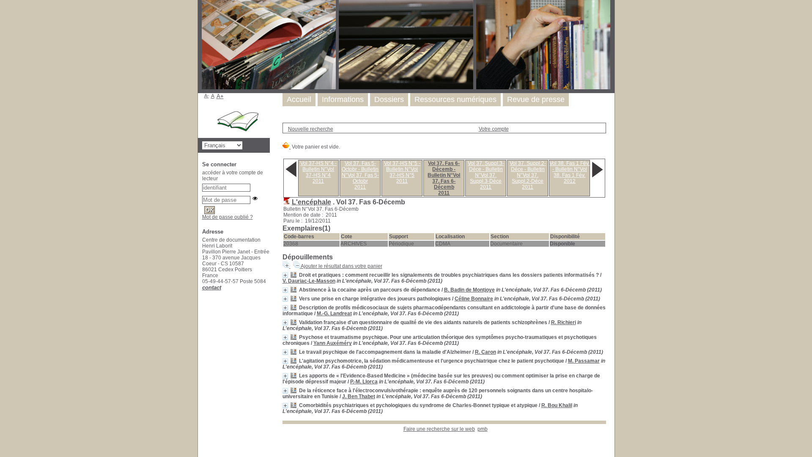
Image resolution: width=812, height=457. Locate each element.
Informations (343, 99)
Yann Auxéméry (332, 343)
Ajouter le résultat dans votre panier (341, 266)
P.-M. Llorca (364, 382)
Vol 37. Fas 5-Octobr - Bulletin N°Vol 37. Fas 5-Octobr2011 (360, 175)
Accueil (299, 99)
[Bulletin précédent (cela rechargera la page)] (291, 177)
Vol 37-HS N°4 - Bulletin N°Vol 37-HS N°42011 (318, 172)
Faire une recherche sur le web (439, 429)
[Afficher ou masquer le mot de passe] (255, 198)
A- (206, 95)
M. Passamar (584, 361)
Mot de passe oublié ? (227, 217)
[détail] (285, 275)
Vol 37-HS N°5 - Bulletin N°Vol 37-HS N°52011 (402, 172)
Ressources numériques (455, 99)
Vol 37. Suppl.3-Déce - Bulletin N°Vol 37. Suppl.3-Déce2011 (486, 175)
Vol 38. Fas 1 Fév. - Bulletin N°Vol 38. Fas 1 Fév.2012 (569, 172)
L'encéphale (311, 202)
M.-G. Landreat (334, 314)
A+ (220, 96)
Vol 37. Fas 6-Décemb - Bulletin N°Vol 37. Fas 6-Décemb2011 (444, 178)
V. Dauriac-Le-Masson (309, 281)
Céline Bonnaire (474, 299)
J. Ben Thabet (358, 396)
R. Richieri (563, 322)
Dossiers (389, 99)
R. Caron (485, 352)
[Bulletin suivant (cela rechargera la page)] (597, 177)
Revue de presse (536, 99)
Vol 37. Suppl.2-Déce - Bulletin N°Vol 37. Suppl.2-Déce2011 (528, 175)
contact (211, 287)
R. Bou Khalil (556, 405)
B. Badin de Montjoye (469, 290)
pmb (482, 429)
